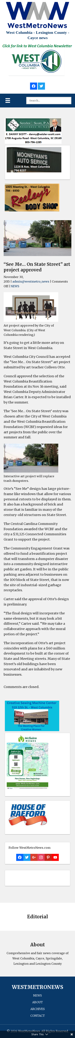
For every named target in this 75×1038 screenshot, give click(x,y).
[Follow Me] (41, 85)
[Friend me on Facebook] (33, 85)
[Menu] (8, 100)
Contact (37, 1015)
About (37, 1002)
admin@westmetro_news (30, 281)
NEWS (15, 286)
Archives (37, 1009)
